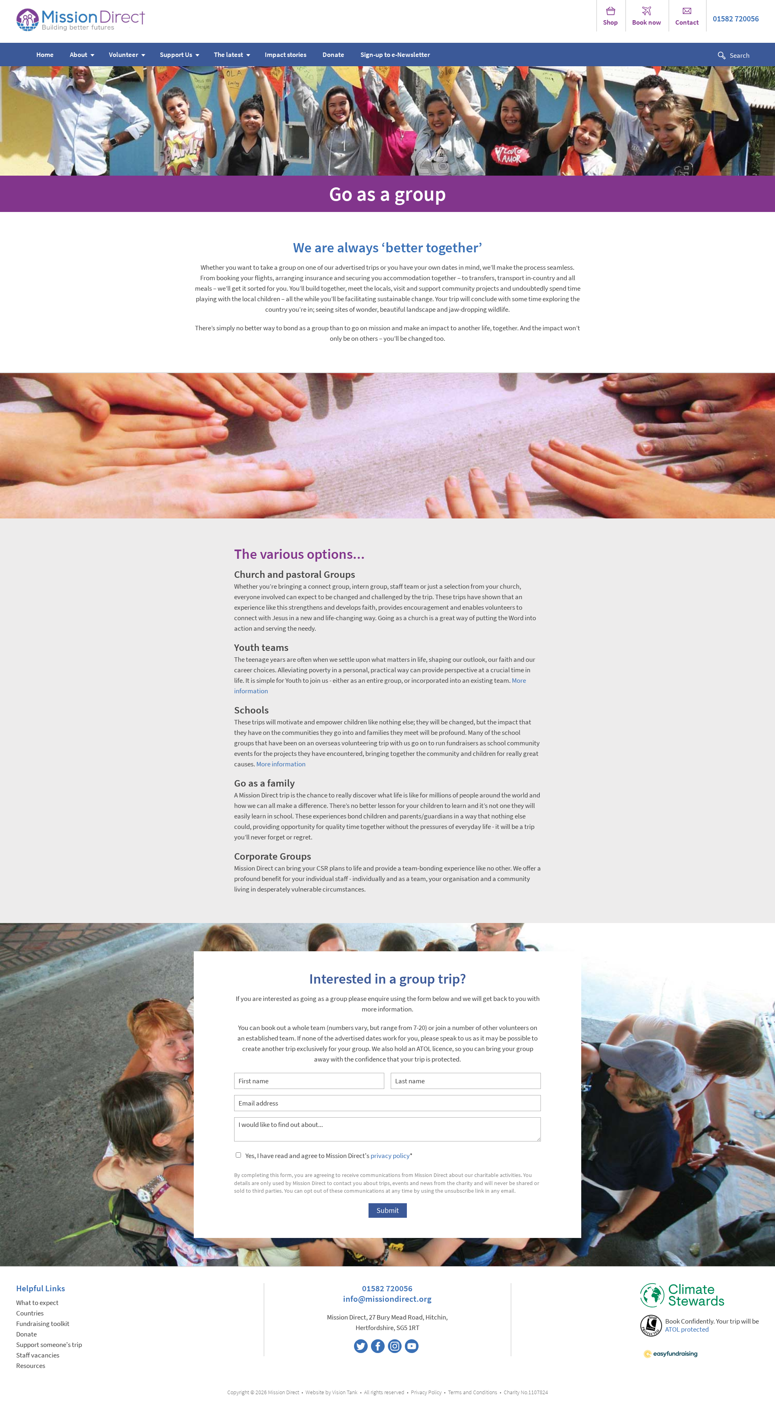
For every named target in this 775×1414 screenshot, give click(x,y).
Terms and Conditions (472, 1392)
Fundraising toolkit (42, 1323)
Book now (646, 22)
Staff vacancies (37, 1355)
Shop (610, 22)
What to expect (37, 1302)
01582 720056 (736, 18)
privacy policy (390, 1155)
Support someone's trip (49, 1344)
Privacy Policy (426, 1392)
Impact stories (285, 54)
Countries (30, 1313)
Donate (333, 54)
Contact (687, 22)
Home (45, 54)
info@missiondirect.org (387, 1299)
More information (281, 764)
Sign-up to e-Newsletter (395, 54)
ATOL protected (687, 1329)
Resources (30, 1365)
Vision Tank (345, 1392)
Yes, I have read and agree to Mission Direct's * (329, 1155)
